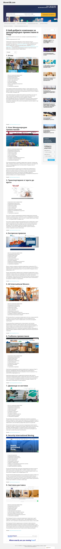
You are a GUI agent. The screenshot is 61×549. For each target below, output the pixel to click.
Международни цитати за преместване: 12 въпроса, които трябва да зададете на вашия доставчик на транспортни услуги (49, 105)
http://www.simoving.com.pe (15, 482)
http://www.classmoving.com (15, 177)
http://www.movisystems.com (15, 432)
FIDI (11, 47)
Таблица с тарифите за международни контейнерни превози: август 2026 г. (48, 41)
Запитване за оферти (48, 14)
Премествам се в (47, 154)
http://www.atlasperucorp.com (15, 124)
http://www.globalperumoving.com (16, 382)
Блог (16, 545)
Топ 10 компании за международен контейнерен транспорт (48, 118)
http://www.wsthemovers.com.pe (15, 530)
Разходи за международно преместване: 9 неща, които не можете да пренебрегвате (49, 79)
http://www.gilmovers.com (14, 333)
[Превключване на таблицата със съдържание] (15, 52)
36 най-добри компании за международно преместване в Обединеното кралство (49, 131)
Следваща (51, 159)
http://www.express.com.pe (14, 281)
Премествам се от (47, 150)
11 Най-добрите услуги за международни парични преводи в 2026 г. (49, 66)
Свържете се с (20, 545)
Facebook (41, 545)
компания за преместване (22, 44)
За (17, 545)
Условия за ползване (36, 545)
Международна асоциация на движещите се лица (28, 46)
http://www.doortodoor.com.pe (15, 230)
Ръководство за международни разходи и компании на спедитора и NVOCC (49, 92)
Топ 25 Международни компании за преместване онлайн (49, 54)
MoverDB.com (9, 2)
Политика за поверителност (27, 545)
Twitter (45, 545)
